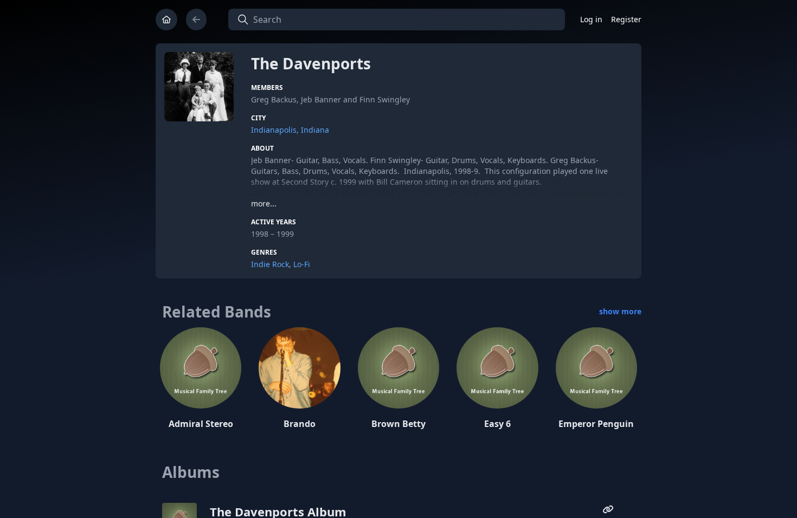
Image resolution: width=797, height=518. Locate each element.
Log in (591, 19)
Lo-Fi (301, 264)
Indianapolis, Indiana (290, 130)
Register (626, 19)
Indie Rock (270, 264)
